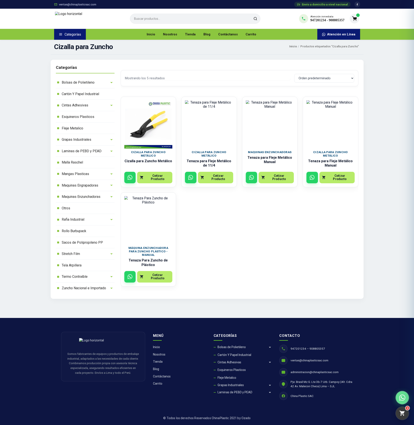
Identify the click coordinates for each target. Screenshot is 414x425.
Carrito (251, 34)
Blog (206, 34)
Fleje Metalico (72, 128)
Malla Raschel (72, 162)
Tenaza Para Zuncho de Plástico (148, 262)
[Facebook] (357, 4)
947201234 (318, 20)
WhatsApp (130, 177)
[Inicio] (90, 19)
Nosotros (170, 34)
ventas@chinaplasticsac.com (77, 4)
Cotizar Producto (157, 177)
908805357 (336, 20)
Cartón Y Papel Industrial (80, 94)
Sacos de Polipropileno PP (82, 242)
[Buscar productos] (255, 19)
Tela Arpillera (71, 265)
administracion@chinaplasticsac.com (315, 372)
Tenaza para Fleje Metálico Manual (270, 159)
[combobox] (195, 18)
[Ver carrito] (354, 18)
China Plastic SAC (302, 396)
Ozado (246, 418)
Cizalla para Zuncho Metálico (148, 161)
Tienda (190, 34)
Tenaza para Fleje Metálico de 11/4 (209, 163)
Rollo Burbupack (74, 231)
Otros (66, 208)
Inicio (151, 34)
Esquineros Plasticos (78, 117)
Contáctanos (228, 34)
